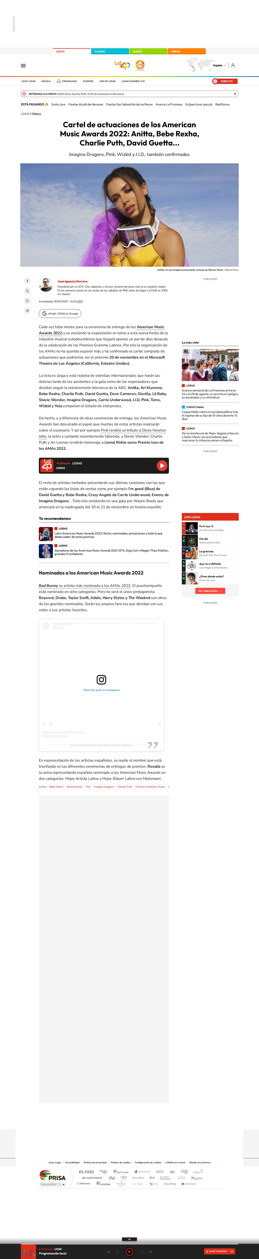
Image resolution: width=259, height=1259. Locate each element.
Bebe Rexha (56, 787)
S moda (153, 1182)
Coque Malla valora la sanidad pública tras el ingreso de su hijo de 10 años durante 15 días (210, 415)
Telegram (27, 310)
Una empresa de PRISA (52, 1175)
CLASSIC (99, 51)
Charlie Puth (125, 787)
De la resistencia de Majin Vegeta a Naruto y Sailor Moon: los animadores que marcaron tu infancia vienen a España (210, 436)
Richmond (83, 1182)
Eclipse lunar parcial (198, 104)
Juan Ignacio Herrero (72, 281)
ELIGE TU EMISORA (218, 1251)
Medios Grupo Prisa (52, 1184)
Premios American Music (150, 787)
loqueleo (170, 1182)
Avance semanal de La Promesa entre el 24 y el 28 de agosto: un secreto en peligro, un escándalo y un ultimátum (210, 393)
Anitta (42, 787)
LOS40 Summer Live (133, 81)
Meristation (188, 1182)
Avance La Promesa (169, 104)
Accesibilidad (72, 1162)
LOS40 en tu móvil (175, 1162)
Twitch (145, 1122)
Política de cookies (121, 1162)
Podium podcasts (121, 1182)
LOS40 (60, 51)
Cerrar (235, 93)
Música (46, 81)
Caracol (197, 1172)
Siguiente (150, 1252)
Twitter (27, 291)
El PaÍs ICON (137, 1182)
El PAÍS (86, 1172)
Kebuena (193, 1176)
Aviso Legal (55, 1162)
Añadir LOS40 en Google (63, 313)
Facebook (27, 281)
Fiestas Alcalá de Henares (85, 104)
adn (183, 1172)
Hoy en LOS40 (107, 81)
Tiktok (114, 1122)
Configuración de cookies (148, 1162)
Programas (69, 81)
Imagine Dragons (104, 787)
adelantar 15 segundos (141, 1252)
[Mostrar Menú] (25, 65)
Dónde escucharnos (199, 1162)
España (217, 65)
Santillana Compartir (142, 1172)
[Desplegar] (129, 1239)
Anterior (108, 1252)
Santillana (122, 1172)
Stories (152, 1122)
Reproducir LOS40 (162, 465)
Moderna (102, 1182)
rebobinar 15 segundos (117, 1252)
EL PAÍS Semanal (166, 1176)
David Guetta (74, 787)
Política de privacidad (95, 1162)
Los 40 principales (104, 1172)
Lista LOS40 (28, 81)
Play (129, 1251)
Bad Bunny (222, 104)
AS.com (170, 1172)
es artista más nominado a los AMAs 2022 (84, 585)
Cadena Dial (152, 1176)
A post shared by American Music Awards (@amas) (101, 745)
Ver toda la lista (208, 591)
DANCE (137, 51)
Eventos (88, 81)
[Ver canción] (192, 528)
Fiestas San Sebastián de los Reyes (129, 104)
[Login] (233, 65)
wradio (123, 1176)
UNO (112, 1176)
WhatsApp (27, 300)
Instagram (107, 1122)
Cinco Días (137, 1176)
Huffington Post (91, 1176)
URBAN (175, 51)
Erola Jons (58, 104)
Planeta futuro (180, 1176)
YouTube (122, 1122)
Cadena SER (158, 1172)
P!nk (88, 787)
